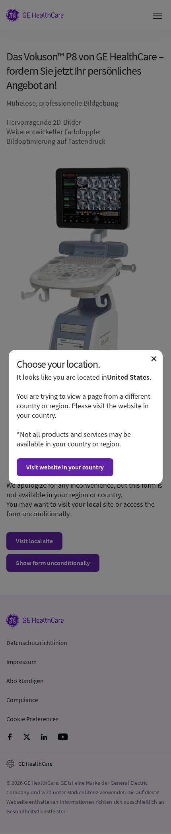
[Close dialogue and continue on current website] (154, 358)
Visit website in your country (65, 467)
